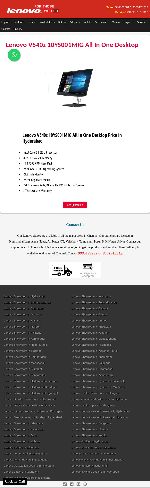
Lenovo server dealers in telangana (26, 453)
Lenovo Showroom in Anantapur (24, 308)
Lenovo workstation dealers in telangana (29, 465)
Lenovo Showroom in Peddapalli (91, 344)
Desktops (19, 22)
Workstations (47, 22)
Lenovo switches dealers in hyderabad (95, 471)
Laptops (5, 22)
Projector (129, 22)
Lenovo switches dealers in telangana (27, 477)
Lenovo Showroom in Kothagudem (25, 356)
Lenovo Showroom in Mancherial (24, 362)
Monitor (116, 22)
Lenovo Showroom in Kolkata (22, 441)
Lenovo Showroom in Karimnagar (24, 338)
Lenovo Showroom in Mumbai (89, 429)
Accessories (102, 22)
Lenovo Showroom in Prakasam (91, 326)
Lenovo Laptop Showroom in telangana (95, 393)
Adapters (75, 22)
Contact (5, 28)
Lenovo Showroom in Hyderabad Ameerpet (30, 381)
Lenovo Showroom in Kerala (88, 435)
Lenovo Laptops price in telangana (92, 405)
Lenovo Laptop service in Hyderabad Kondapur (33, 411)
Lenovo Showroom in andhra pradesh (27, 302)
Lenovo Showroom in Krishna (22, 320)
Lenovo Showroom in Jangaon (90, 332)
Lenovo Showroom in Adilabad (22, 332)
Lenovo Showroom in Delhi (20, 435)
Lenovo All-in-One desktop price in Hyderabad (99, 399)
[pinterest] (65, 484)
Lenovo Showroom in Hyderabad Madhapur (98, 387)
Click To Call (15, 481)
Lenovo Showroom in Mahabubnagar (94, 338)
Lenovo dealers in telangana (21, 447)
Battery (62, 22)
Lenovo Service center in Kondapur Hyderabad (33, 417)
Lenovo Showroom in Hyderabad (24, 296)
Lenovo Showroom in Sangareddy (25, 374)
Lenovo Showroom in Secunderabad (94, 302)
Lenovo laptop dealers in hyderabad (93, 453)
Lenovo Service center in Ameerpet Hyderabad (100, 417)
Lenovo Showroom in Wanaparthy (92, 374)
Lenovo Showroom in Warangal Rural (94, 350)
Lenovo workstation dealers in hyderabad (96, 459)
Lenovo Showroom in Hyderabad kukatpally (98, 381)
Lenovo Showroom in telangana (91, 296)
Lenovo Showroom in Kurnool (89, 320)
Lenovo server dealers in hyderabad (93, 447)
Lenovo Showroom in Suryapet (23, 368)
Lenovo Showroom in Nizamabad (91, 368)
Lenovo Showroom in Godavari (23, 314)
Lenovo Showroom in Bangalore (91, 423)
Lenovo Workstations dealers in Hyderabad (30, 405)
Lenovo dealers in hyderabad (89, 441)
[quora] (85, 484)
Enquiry (17, 28)
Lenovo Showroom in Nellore (22, 326)
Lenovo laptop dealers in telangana (25, 459)
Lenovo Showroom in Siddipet (22, 350)
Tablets (87, 22)
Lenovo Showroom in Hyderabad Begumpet (31, 393)
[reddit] (78, 484)
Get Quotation (75, 205)
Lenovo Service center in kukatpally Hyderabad (100, 411)
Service (141, 22)
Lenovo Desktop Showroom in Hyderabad (29, 399)
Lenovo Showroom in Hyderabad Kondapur (30, 387)
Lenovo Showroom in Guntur (89, 314)
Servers (32, 22)
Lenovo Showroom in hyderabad (24, 429)
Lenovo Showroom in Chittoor (89, 308)
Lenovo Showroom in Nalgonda (90, 362)
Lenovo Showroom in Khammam (91, 356)
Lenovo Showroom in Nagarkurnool (26, 344)
